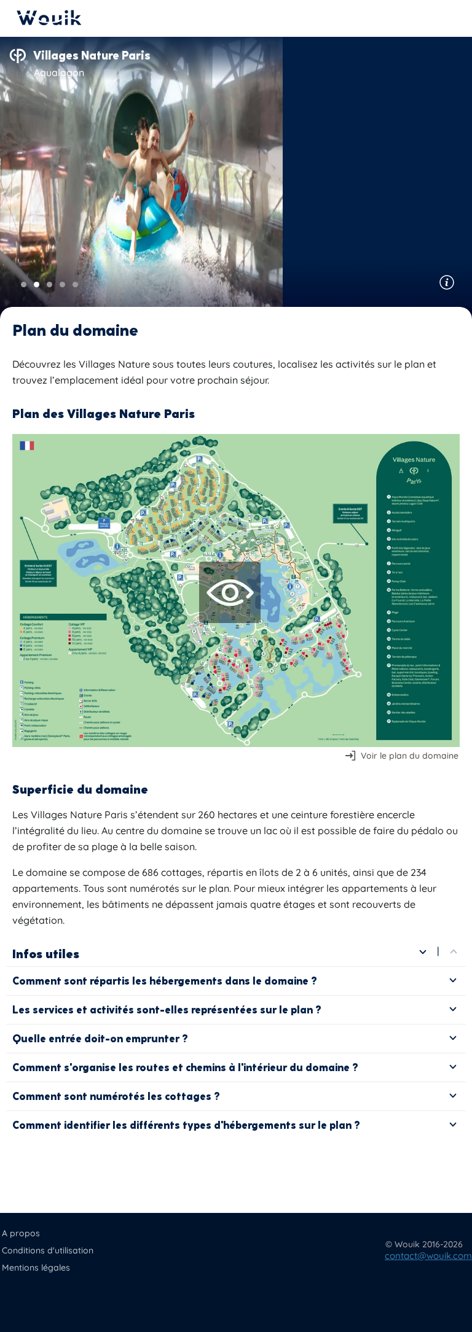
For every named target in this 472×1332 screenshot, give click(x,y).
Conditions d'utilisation (47, 1250)
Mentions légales (36, 1267)
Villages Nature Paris (92, 55)
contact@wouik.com (428, 1255)
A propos (21, 1233)
